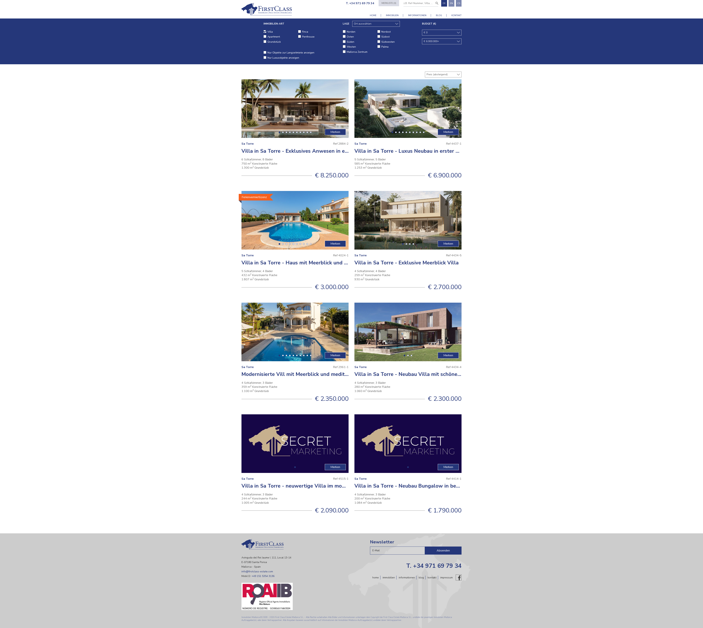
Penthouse (308, 36)
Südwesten (388, 42)
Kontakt (456, 15)
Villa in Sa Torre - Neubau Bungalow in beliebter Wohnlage (426, 485)
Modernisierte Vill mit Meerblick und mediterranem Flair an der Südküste (329, 374)
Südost (385, 36)
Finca (305, 32)
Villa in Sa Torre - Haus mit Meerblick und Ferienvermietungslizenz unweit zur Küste (343, 262)
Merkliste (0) (389, 3)
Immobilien (392, 15)
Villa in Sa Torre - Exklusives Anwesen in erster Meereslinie (313, 151)
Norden (351, 32)
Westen (351, 47)
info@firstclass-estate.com (257, 571)
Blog (439, 15)
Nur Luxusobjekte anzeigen (283, 58)
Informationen (417, 15)
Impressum (446, 577)
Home (373, 15)
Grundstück (274, 42)
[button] (279, 132)
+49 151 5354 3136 (263, 576)
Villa (270, 32)
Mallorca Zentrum (357, 52)
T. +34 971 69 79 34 (360, 3)
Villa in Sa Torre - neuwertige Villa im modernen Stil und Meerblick (322, 485)
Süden (350, 42)
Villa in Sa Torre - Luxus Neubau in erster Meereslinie (418, 151)
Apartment (273, 36)
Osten (350, 36)
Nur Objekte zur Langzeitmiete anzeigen (290, 52)
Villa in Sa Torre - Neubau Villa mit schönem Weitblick (420, 374)
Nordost (386, 32)
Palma (384, 47)
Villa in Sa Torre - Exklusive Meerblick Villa (406, 262)
